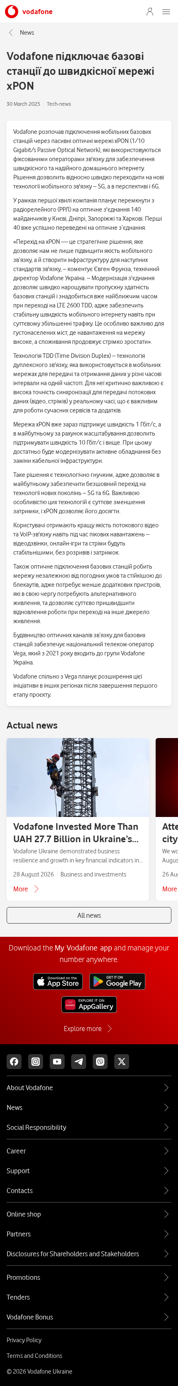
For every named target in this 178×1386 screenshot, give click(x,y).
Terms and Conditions (34, 1356)
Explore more (82, 1028)
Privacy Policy (24, 1340)
